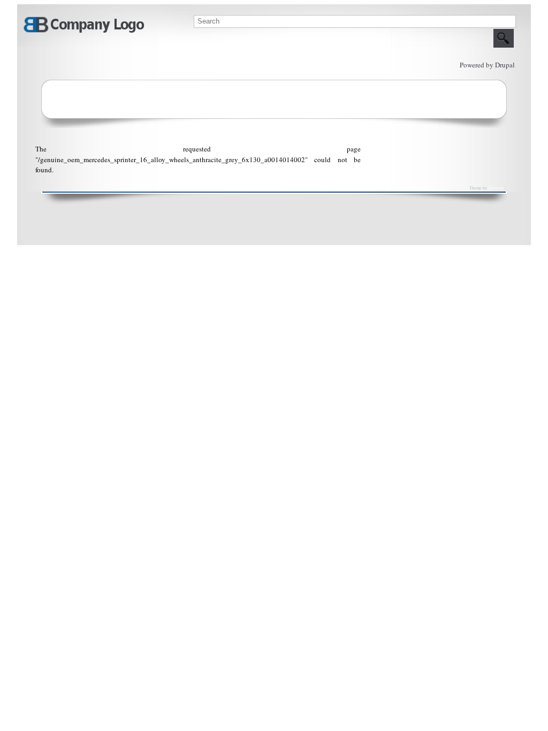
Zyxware (496, 188)
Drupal (505, 65)
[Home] (83, 31)
